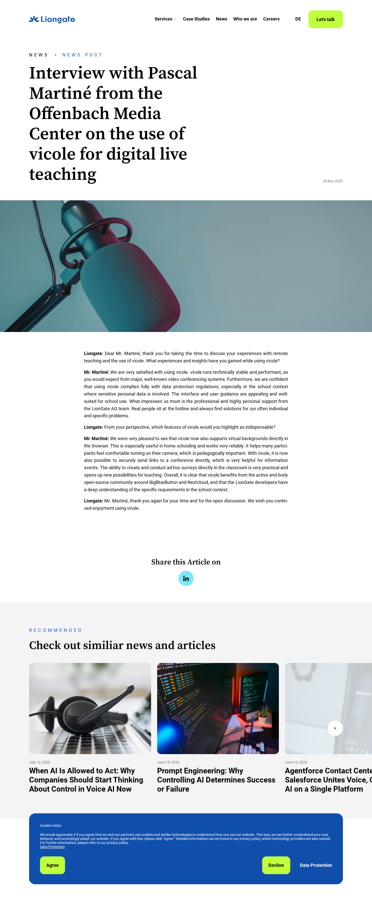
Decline (276, 865)
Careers (271, 19)
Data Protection (52, 847)
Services (163, 19)
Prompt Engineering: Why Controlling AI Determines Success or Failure (216, 779)
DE (298, 19)
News (221, 19)
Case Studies (196, 19)
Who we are (245, 19)
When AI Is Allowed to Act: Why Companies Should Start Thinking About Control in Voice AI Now (86, 779)
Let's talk (326, 19)
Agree (52, 865)
